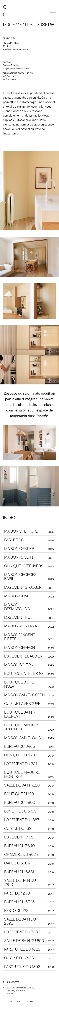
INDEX (10, 517)
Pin (18, 1001)
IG (11, 1001)
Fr (32, 1001)
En (28, 1001)
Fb (4, 1001)
